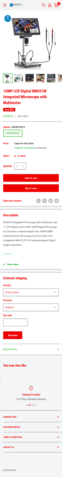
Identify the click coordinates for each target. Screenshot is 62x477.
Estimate (12, 335)
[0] (56, 5)
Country (7, 285)
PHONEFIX (8, 116)
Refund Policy (10, 349)
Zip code (7, 315)
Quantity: (7, 166)
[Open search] (43, 5)
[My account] (49, 5)
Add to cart (31, 178)
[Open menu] (4, 5)
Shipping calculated (24, 147)
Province (7, 300)
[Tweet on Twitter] (50, 200)
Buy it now (31, 188)
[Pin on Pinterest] (44, 200)
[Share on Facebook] (38, 200)
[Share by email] (56, 200)
